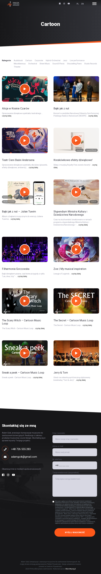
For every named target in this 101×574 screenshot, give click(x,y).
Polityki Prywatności (54, 564)
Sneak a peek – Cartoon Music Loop (23, 372)
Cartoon (28, 60)
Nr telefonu (57, 459)
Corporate (39, 60)
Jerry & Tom (61, 372)
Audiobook (18, 60)
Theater (17, 67)
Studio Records (90, 64)
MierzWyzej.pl (70, 569)
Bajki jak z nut (61, 108)
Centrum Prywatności (54, 566)
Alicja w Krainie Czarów (15, 108)
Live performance (77, 60)
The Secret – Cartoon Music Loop (73, 320)
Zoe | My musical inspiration (70, 268)
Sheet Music (45, 64)
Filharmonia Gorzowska (15, 268)
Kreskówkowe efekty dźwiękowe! (73, 160)
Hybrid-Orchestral (53, 60)
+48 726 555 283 (21, 449)
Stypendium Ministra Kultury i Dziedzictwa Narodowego (70, 213)
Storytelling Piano (74, 64)
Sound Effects (58, 64)
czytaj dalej (6, 116)
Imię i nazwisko (58, 433)
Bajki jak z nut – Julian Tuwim (19, 211)
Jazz (65, 60)
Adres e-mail (57, 446)
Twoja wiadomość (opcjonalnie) (65, 472)
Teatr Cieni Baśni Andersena (18, 160)
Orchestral (32, 64)
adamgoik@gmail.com (24, 456)
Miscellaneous (20, 64)
